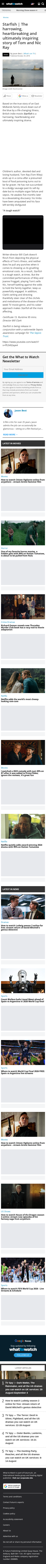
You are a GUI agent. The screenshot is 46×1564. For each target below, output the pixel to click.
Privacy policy (9, 1508)
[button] (3, 4)
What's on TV (29, 53)
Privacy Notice (36, 385)
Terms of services (33, 382)
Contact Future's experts (13, 1502)
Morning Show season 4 (26, 10)
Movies (6, 17)
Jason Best (17, 53)
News (6, 54)
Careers (6, 1525)
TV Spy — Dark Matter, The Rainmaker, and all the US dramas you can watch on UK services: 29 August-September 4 (23, 1387)
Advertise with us (10, 1536)
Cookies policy (9, 1513)
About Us (7, 1530)
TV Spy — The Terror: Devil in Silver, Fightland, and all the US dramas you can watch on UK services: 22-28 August (22, 1420)
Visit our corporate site (22, 1478)
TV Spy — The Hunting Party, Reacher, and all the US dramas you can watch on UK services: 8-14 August (23, 1456)
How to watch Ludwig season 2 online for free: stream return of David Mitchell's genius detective (23, 1404)
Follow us (25, 96)
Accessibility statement (13, 1519)
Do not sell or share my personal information (22, 1542)
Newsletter (38, 96)
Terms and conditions (12, 1496)
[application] (23, 229)
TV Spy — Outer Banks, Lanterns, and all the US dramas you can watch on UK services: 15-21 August (23, 1438)
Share (9, 96)
